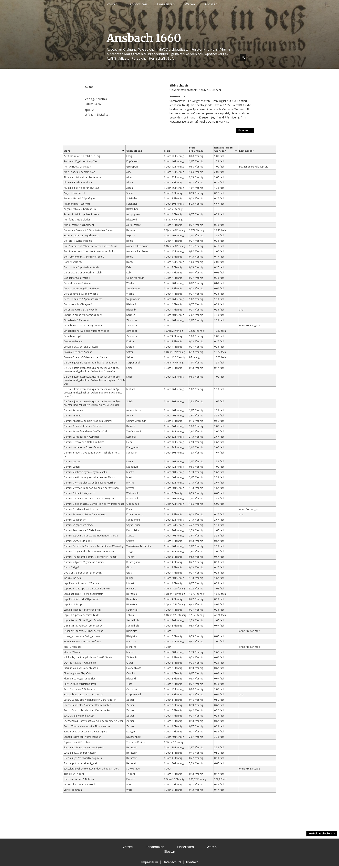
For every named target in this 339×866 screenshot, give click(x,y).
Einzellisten (166, 4)
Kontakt (192, 862)
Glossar (211, 4)
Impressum (149, 862)
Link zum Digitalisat (97, 114)
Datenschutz (172, 862)
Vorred (112, 4)
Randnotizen (137, 4)
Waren (190, 4)
